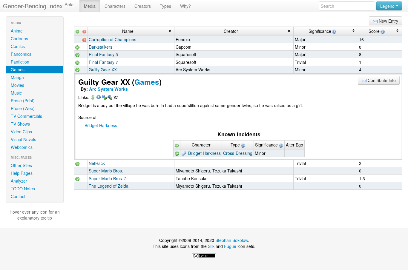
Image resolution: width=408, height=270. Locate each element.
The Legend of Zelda (108, 186)
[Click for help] (334, 31)
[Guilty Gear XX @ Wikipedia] (115, 98)
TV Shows (20, 124)
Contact (18, 196)
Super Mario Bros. (106, 171)
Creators (142, 6)
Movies (17, 85)
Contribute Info (381, 80)
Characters (115, 6)
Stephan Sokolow (231, 240)
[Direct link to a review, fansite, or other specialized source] (98, 98)
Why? (185, 6)
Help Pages (22, 173)
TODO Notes (23, 189)
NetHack (97, 163)
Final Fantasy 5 (103, 54)
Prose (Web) (23, 108)
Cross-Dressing (237, 153)
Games (17, 69)
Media (90, 6)
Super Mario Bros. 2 (108, 178)
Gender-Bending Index (38, 5)
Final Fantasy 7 (103, 62)
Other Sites (21, 165)
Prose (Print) (23, 101)
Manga (17, 77)
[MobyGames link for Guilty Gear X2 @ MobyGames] (104, 98)
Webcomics (22, 147)
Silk (211, 246)
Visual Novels (23, 139)
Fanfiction (20, 62)
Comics (18, 46)
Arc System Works (108, 89)
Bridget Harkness (101, 125)
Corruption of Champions (112, 39)
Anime (17, 31)
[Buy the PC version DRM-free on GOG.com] (93, 98)
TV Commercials (26, 116)
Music (16, 93)
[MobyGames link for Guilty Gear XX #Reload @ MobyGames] (110, 98)
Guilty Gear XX (103, 69)
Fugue (230, 246)
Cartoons (19, 38)
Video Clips (21, 132)
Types (165, 6)
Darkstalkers (100, 47)
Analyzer (19, 181)
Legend (388, 6)
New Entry (388, 21)
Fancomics (21, 54)
